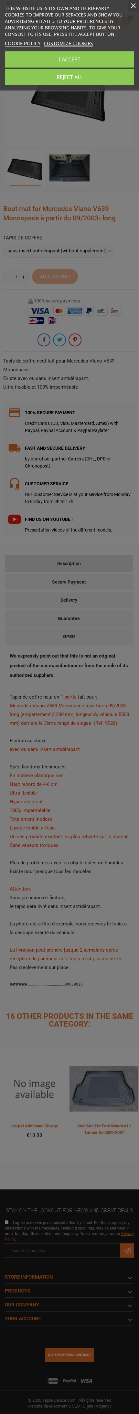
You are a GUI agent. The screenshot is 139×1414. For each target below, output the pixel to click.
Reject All (70, 77)
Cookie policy (22, 43)
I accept (69, 59)
